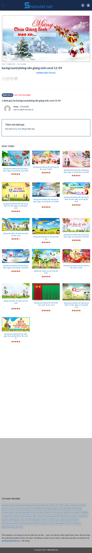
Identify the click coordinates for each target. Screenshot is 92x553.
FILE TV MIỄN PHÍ (8, 64)
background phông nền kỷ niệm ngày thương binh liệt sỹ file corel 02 (16, 336)
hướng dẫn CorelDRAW (80, 512)
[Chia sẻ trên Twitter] (8, 79)
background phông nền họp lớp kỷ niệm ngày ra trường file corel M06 (46, 200)
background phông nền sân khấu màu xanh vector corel (46, 304)
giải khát (67, 512)
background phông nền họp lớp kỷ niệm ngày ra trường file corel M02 (76, 236)
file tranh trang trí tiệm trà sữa (25, 512)
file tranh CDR (65, 509)
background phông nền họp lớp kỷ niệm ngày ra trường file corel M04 (15, 267)
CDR (60, 505)
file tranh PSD (76, 509)
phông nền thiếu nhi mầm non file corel (16, 302)
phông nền (41, 516)
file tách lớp (59, 512)
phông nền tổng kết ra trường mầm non (46, 238)
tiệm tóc (44, 520)
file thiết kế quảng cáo (52, 509)
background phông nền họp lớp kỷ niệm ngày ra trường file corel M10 (15, 170)
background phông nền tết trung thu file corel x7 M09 (76, 267)
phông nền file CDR (53, 516)
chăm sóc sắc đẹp (70, 505)
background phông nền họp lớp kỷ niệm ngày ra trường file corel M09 (76, 171)
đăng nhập (17, 129)
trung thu (44, 523)
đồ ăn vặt (19, 527)
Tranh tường (23, 523)
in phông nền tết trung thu (10, 516)
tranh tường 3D (34, 523)
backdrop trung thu (8, 505)
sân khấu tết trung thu (33, 520)
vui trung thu (76, 523)
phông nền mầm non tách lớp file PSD (46, 272)
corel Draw (81, 505)
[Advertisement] (46, 367)
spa (22, 520)
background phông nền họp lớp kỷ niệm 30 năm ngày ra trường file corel (76, 199)
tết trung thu (60, 523)
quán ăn (5, 520)
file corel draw (20, 509)
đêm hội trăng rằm (8, 527)
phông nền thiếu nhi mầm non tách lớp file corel (15, 234)
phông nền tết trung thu (69, 516)
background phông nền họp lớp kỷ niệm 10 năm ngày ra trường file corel (76, 305)
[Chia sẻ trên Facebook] (4, 79)
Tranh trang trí (54, 520)
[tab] (22, 95)
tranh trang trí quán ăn (9, 523)
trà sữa (51, 523)
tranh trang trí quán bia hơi (69, 520)
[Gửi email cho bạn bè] (12, 79)
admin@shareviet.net (11, 541)
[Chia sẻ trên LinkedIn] (16, 79)
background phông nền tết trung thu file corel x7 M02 (46, 168)
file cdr (4, 509)
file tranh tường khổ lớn (45, 512)
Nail (34, 516)
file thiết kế (38, 509)
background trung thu (33, 505)
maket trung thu (26, 516)
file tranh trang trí (7, 512)
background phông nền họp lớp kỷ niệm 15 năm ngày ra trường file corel (15, 206)
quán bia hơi (83, 516)
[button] (3, 5)
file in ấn (30, 509)
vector (68, 523)
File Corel (21, 64)
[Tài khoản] (83, 5)
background (20, 505)
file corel (11, 509)
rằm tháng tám (14, 520)
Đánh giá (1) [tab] (7, 95)
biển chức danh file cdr (49, 505)
